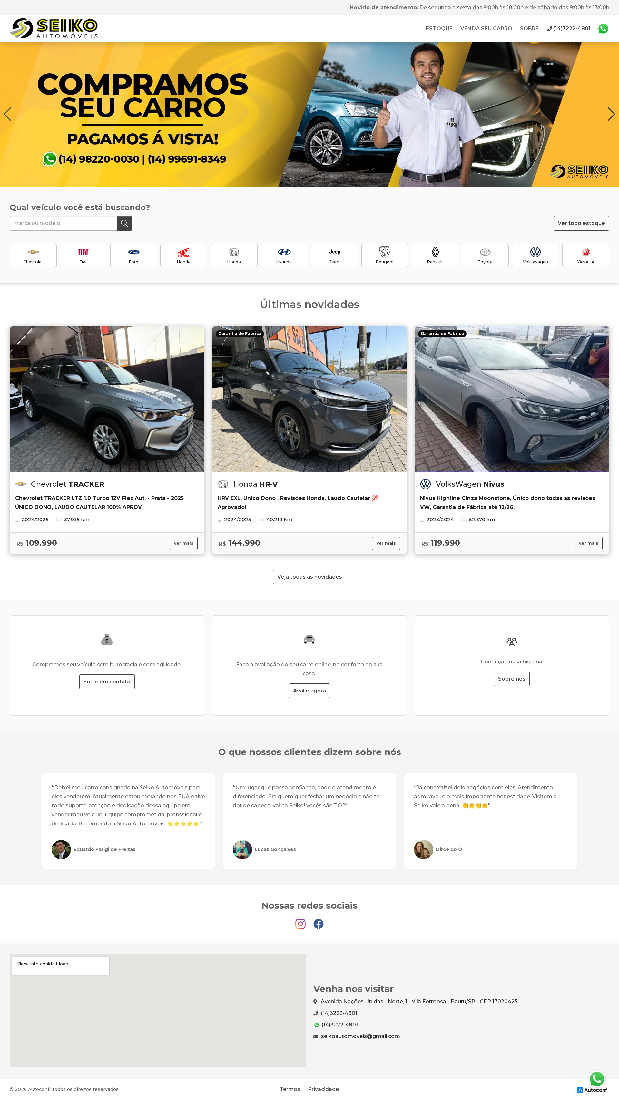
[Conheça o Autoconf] (592, 1089)
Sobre (529, 28)
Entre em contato (107, 682)
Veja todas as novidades (309, 577)
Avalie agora (309, 691)
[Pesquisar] (124, 223)
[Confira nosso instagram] (301, 921)
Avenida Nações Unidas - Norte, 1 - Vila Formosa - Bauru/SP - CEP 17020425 (418, 1001)
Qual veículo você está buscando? (80, 207)
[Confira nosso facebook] (318, 921)
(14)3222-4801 (338, 1013)
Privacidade (323, 1089)
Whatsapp (603, 28)
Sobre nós (512, 679)
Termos (290, 1089)
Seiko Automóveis (56, 28)
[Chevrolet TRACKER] (107, 399)
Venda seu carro (486, 28)
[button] (611, 114)
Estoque (439, 28)
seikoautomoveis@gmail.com (360, 1036)
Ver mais (183, 543)
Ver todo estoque (581, 223)
